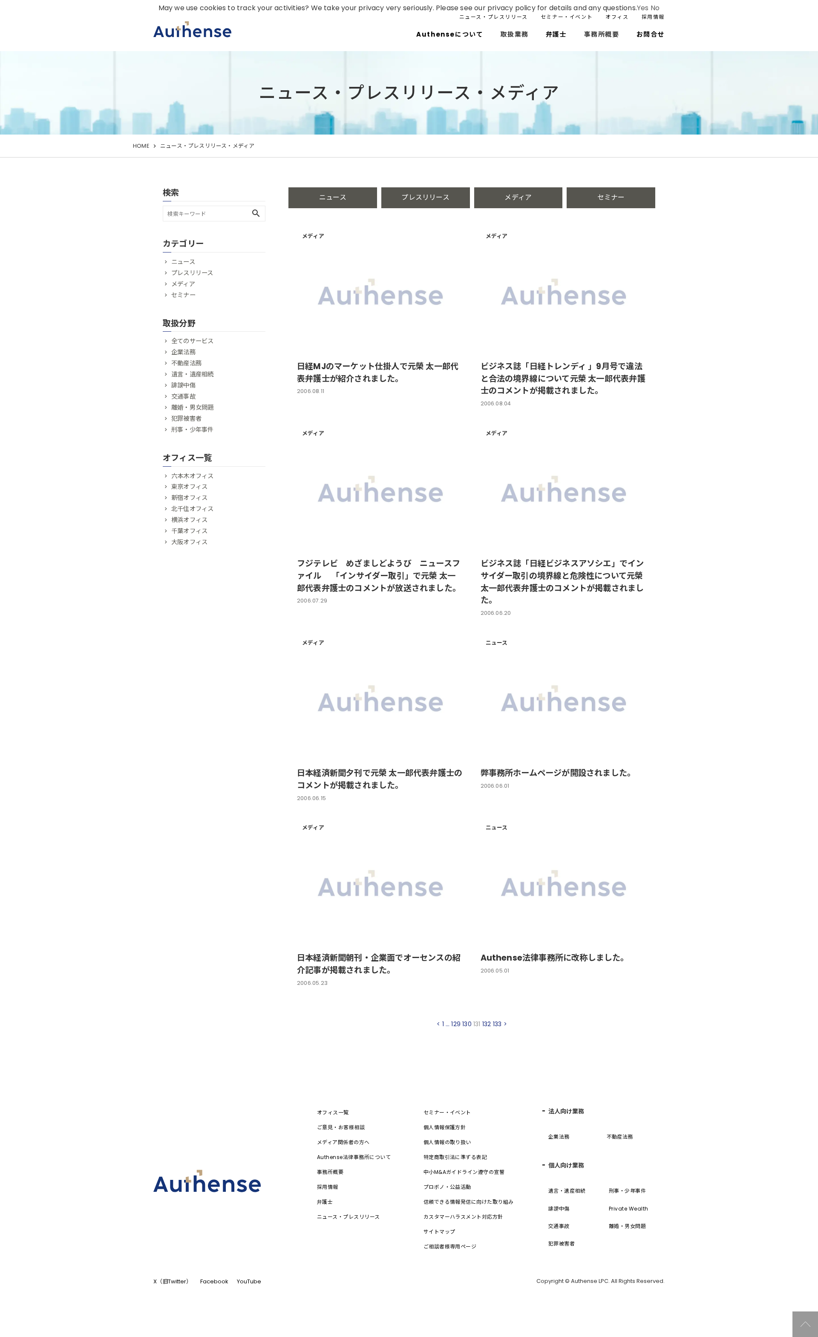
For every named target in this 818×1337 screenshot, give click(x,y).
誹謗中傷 (183, 385)
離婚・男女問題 (192, 407)
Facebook (214, 1281)
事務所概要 (330, 1172)
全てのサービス (192, 341)
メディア (518, 197)
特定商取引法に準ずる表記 (455, 1157)
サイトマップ (439, 1231)
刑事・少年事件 (192, 429)
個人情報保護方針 (444, 1127)
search (256, 213)
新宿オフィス (189, 497)
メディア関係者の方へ (343, 1142)
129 (456, 1024)
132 (486, 1024)
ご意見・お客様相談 (341, 1127)
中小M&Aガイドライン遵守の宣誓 (464, 1172)
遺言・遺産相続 (192, 374)
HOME (141, 145)
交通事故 (183, 396)
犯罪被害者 (186, 418)
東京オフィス (189, 486)
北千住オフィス (192, 509)
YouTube (249, 1281)
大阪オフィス (189, 542)
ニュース (332, 197)
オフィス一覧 (333, 1112)
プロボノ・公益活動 (447, 1187)
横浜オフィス (189, 520)
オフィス (616, 16)
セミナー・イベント (567, 16)
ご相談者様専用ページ (450, 1246)
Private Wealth (628, 1208)
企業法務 (183, 352)
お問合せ (651, 34)
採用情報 (653, 16)
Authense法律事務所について (354, 1157)
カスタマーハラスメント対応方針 (463, 1216)
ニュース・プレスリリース (493, 16)
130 (467, 1024)
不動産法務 (186, 363)
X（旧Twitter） (172, 1281)
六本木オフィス (192, 476)
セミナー (611, 197)
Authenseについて (449, 34)
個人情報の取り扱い (447, 1142)
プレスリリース (425, 197)
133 (497, 1024)
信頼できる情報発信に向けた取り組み (468, 1201)
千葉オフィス (189, 531)
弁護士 (556, 34)
